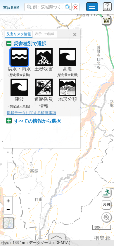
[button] (8, 201)
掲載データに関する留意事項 (31, 113)
